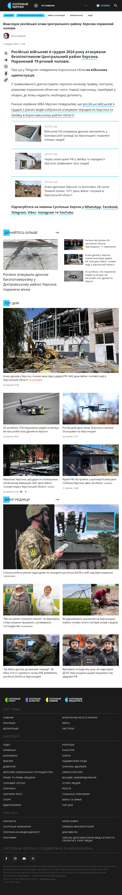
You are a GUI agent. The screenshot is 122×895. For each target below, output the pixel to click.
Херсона (90, 56)
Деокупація (10, 728)
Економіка (10, 755)
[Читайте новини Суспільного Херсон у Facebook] (6, 858)
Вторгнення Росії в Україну (30, 15)
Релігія (66, 788)
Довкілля (9, 766)
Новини (8, 717)
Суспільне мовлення (17, 826)
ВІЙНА (66, 722)
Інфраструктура (72, 772)
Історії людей (71, 783)
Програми (9, 837)
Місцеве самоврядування (79, 777)
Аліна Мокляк (18, 35)
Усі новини (48, 5)
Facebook (110, 207)
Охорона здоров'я (74, 766)
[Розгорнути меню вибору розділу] (36, 5)
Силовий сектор (14, 783)
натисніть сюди (47, 878)
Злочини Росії (76, 15)
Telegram (18, 212)
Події (90, 15)
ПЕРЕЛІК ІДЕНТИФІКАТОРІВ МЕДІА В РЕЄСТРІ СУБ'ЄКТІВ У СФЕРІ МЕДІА (88, 839)
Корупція (68, 744)
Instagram (46, 212)
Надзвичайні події (74, 761)
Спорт (7, 799)
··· (86, 5)
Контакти (9, 821)
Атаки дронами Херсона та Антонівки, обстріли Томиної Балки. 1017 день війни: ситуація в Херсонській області (76, 191)
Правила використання (78, 826)
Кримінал (9, 750)
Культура (68, 750)
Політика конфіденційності (21, 832)
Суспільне (60, 875)
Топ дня (67, 804)
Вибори (8, 761)
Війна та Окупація (56, 15)
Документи (69, 832)
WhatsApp (93, 207)
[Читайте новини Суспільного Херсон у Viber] (33, 858)
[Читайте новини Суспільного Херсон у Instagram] (15, 858)
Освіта (66, 755)
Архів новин (70, 821)
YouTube (66, 212)
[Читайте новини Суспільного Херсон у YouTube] (24, 858)
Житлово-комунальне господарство (28, 772)
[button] (6, 53)
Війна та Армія (71, 799)
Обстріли (9, 15)
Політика (9, 788)
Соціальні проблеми (76, 794)
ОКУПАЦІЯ (9, 722)
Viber (32, 212)
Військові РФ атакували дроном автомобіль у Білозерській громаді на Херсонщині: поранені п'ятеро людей (77, 135)
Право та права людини (19, 777)
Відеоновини (12, 804)
